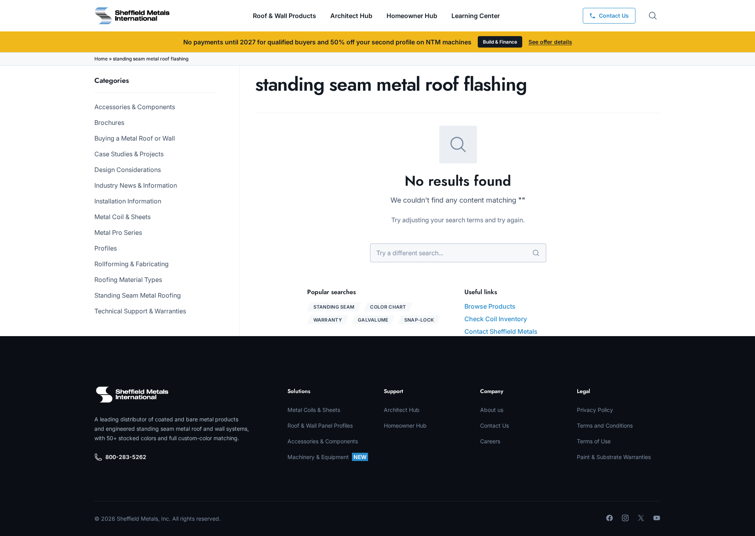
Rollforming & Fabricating (131, 264)
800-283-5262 (125, 457)
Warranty (327, 320)
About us (491, 409)
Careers (490, 441)
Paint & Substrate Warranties (614, 457)
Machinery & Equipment (326, 457)
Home (101, 59)
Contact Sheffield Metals (501, 331)
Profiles (105, 248)
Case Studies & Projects (129, 154)
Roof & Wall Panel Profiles (320, 425)
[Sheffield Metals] (132, 394)
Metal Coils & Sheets (313, 409)
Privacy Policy (595, 409)
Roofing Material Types (128, 280)
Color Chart (388, 307)
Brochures (109, 122)
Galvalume (373, 320)
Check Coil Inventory (495, 319)
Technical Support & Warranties (140, 311)
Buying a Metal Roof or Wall (134, 138)
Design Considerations (127, 170)
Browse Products (490, 306)
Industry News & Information (135, 185)
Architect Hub (351, 16)
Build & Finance (500, 42)
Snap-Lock (419, 320)
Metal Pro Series (118, 232)
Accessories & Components (134, 107)
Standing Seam (334, 307)
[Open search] (653, 16)
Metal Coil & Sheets (122, 217)
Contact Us (494, 425)
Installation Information (127, 201)
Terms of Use (594, 441)
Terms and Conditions (605, 425)
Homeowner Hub (412, 16)
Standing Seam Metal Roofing (137, 295)
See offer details (550, 41)
